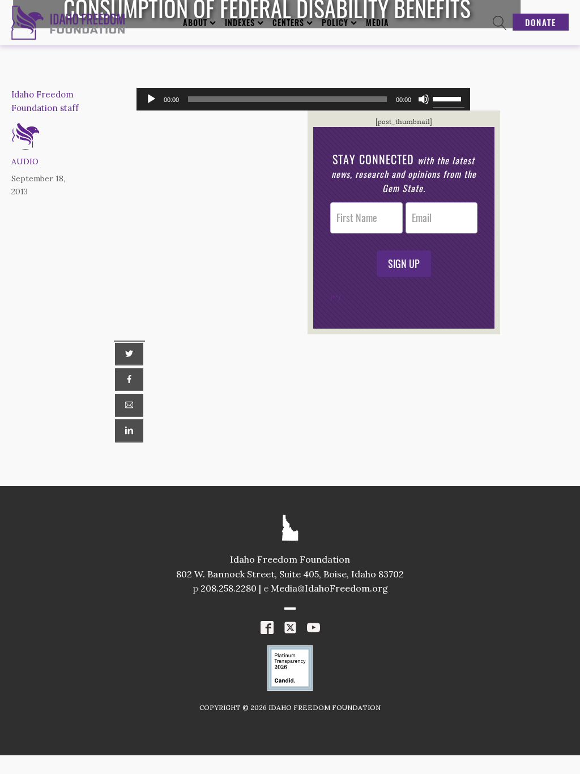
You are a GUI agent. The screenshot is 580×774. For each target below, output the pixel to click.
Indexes (240, 22)
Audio (25, 161)
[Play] (151, 99)
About (195, 22)
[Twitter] (129, 354)
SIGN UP (404, 263)
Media (377, 22)
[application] (304, 99)
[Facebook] (129, 379)
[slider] (448, 98)
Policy (335, 22)
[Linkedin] (129, 430)
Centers (288, 22)
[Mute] (423, 99)
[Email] (129, 405)
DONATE (540, 22)
